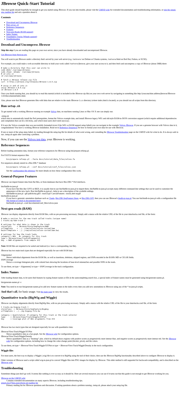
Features (9, 29)
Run (12, 25)
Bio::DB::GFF (88, 198)
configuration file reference (24, 171)
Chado (51, 198)
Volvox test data (37, 139)
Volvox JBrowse (126, 125)
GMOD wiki (104, 10)
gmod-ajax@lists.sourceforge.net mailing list (19, 383)
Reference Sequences (15, 27)
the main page (46, 292)
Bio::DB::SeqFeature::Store (66, 198)
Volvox (53, 111)
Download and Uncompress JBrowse (21, 22)
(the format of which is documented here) (23, 201)
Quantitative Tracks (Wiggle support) (21, 37)
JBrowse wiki (51, 334)
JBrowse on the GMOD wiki (13, 378)
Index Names (11, 34)
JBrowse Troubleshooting (117, 132)
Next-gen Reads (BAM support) (19, 32)
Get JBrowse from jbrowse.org (14, 55)
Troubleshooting (13, 39)
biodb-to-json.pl (124, 198)
